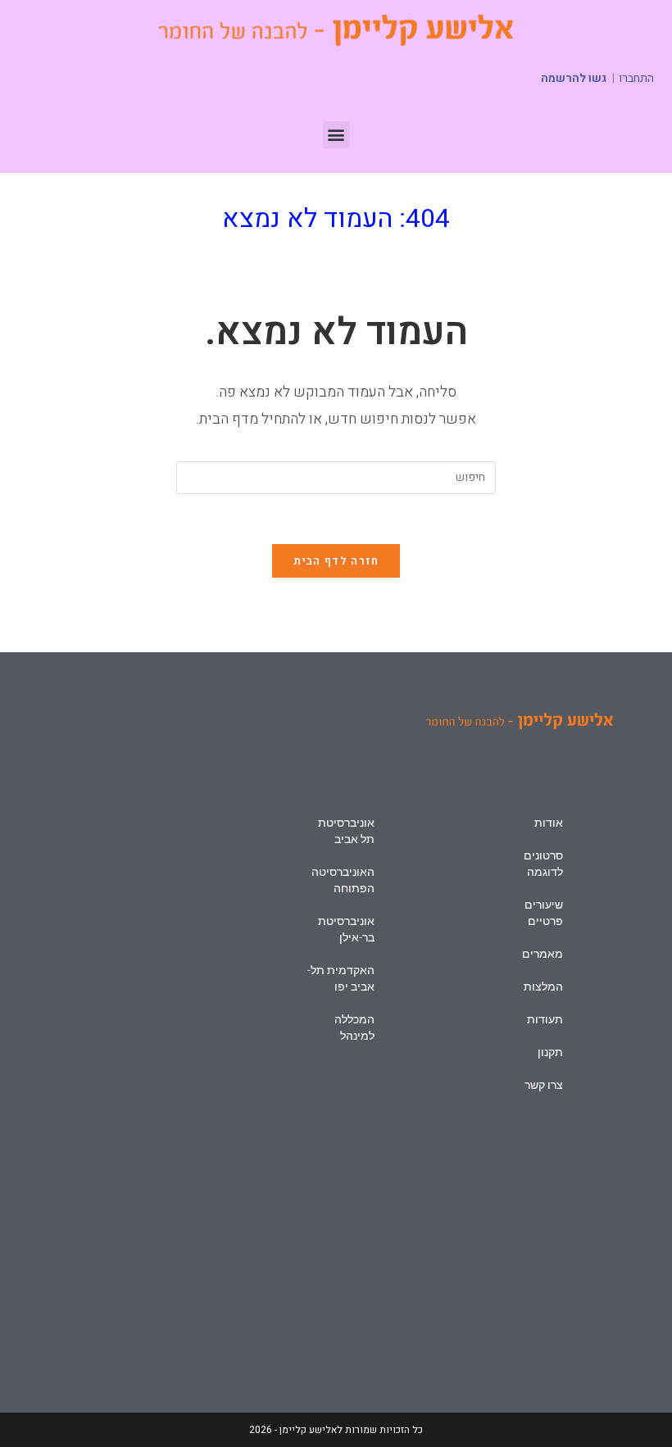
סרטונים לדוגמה (543, 863)
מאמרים (542, 953)
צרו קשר (543, 1084)
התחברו (636, 78)
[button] (336, 134)
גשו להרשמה (573, 78)
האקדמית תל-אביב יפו (341, 978)
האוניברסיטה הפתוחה (343, 880)
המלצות (543, 986)
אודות (548, 822)
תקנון (550, 1052)
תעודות (545, 1019)
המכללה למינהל (354, 1027)
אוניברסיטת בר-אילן (346, 929)
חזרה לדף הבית (336, 561)
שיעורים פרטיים (543, 913)
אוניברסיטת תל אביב (346, 831)
